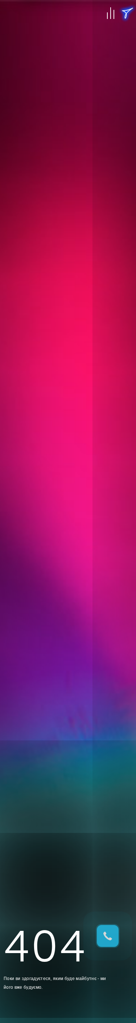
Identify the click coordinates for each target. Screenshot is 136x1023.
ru (127, 40)
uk (127, 51)
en (127, 29)
